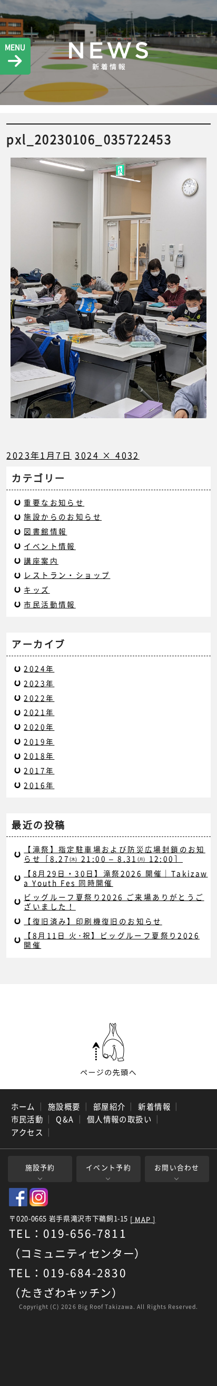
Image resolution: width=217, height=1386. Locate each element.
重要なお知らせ (54, 502)
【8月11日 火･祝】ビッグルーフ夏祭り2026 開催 (112, 940)
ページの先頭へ (108, 1049)
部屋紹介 (109, 1106)
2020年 (39, 726)
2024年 (39, 668)
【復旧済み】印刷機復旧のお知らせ (93, 921)
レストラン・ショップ (67, 575)
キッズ (37, 589)
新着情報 (154, 1106)
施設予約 (40, 1167)
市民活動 (27, 1119)
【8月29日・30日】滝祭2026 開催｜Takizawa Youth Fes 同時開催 (116, 878)
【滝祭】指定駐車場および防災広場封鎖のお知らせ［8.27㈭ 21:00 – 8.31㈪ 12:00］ (114, 854)
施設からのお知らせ (63, 516)
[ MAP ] (143, 1219)
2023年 (39, 683)
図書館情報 (45, 531)
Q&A (65, 1119)
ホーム (23, 1106)
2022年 (39, 697)
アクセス (27, 1132)
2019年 (39, 741)
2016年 (39, 785)
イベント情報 (49, 546)
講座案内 (41, 560)
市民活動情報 (49, 604)
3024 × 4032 (107, 455)
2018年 (39, 755)
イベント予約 (108, 1167)
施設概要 (64, 1106)
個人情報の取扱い (119, 1119)
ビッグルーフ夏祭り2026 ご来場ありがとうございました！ (114, 902)
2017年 (39, 770)
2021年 (39, 712)
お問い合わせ (177, 1167)
